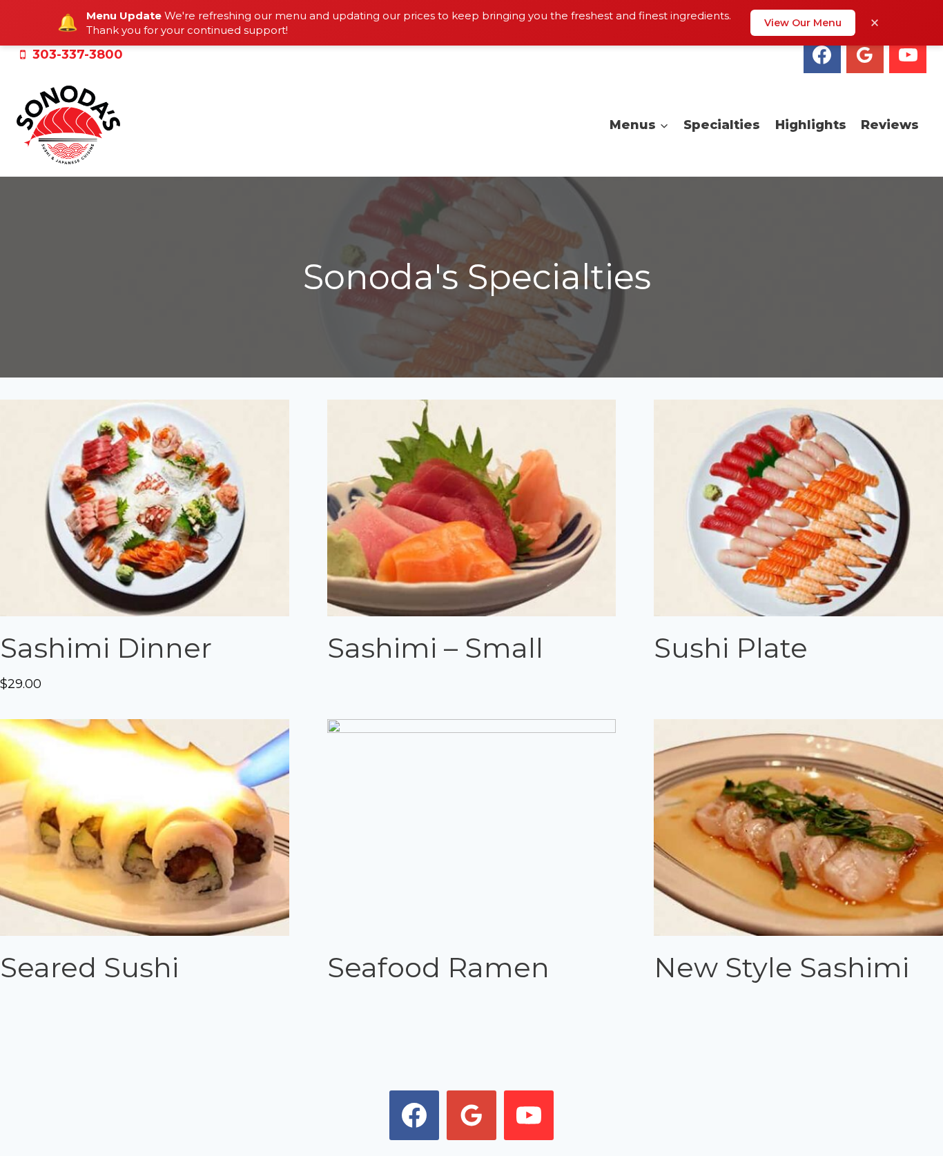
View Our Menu (803, 23)
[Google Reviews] (865, 54)
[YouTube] (907, 54)
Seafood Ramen (438, 967)
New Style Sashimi (781, 967)
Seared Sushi (89, 967)
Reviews (890, 125)
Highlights (810, 125)
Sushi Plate (731, 648)
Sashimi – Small (435, 648)
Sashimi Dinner (106, 648)
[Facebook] (822, 54)
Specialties (721, 125)
